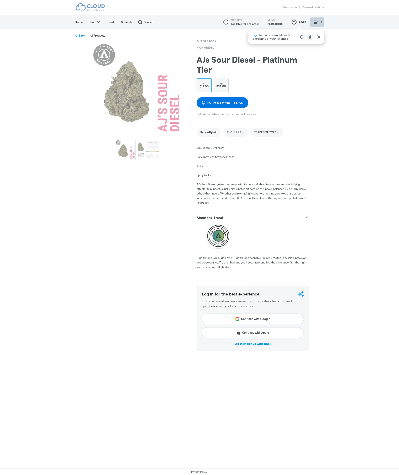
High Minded (205, 47)
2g (221, 85)
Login (302, 21)
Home (79, 22)
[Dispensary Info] (225, 22)
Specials (126, 22)
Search (148, 22)
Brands (110, 22)
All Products (97, 35)
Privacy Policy (199, 471)
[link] (209, 132)
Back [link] (82, 35)
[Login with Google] (301, 37)
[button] (286, 37)
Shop (92, 22)
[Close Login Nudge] (319, 37)
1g (204, 85)
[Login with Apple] (310, 37)
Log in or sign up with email (252, 343)
